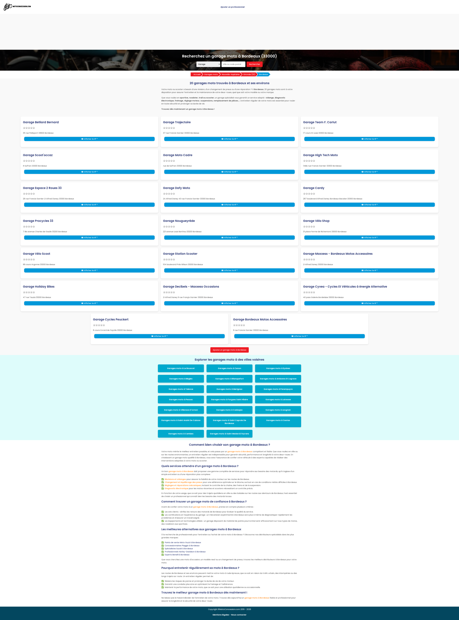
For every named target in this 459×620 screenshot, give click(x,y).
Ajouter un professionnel (233, 7)
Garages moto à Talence (181, 389)
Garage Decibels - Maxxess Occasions (191, 287)
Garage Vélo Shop (316, 221)
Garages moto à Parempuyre (278, 389)
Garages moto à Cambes (180, 433)
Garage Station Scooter (180, 254)
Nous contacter (238, 614)
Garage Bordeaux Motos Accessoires (260, 319)
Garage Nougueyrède (179, 221)
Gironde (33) (249, 74)
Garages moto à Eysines (278, 368)
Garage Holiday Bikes (39, 287)
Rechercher (254, 64)
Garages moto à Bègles (180, 378)
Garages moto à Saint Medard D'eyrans (229, 433)
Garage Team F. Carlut (320, 122)
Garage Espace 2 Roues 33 (42, 188)
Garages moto (211, 74)
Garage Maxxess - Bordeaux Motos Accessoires (338, 254)
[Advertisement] (229, 32)
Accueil (197, 74)
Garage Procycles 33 (38, 221)
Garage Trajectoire (177, 122)
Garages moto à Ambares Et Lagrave (278, 378)
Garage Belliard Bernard (41, 122)
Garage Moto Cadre (177, 155)
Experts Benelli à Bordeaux (177, 554)
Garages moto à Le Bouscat (181, 368)
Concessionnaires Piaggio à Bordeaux (182, 545)
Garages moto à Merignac (229, 389)
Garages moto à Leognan (278, 410)
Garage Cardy (313, 188)
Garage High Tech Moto (320, 155)
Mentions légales (221, 614)
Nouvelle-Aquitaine (231, 74)
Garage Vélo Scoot (36, 254)
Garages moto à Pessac (181, 399)
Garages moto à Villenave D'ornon (181, 410)
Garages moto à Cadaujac (229, 410)
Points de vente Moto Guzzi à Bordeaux (183, 542)
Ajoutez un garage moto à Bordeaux (229, 350)
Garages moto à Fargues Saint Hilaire (229, 399)
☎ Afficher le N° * (89, 139)
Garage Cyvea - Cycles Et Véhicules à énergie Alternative (345, 287)
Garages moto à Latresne (278, 399)
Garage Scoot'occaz (38, 155)
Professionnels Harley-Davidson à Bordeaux (185, 551)
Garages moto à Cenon (229, 368)
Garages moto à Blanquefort (229, 378)
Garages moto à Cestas (278, 420)
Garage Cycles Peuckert (110, 319)
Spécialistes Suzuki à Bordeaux (179, 548)
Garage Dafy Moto (176, 188)
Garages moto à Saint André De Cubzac (181, 420)
